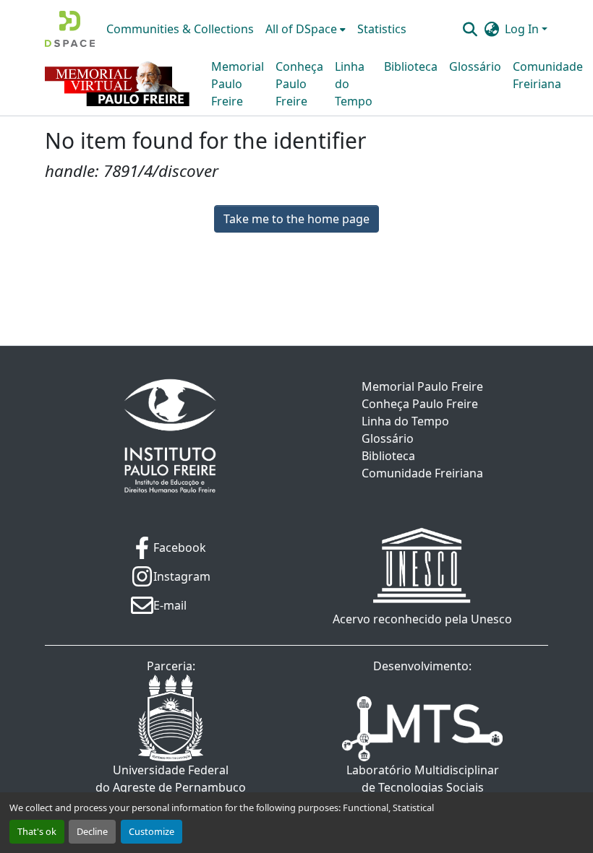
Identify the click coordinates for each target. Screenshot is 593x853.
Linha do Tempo (353, 84)
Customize (151, 831)
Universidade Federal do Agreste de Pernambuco (170, 778)
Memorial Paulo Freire (237, 84)
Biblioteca (411, 66)
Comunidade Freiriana (548, 75)
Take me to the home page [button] (296, 219)
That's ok (36, 831)
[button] (70, 29)
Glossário (475, 66)
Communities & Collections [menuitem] (180, 29)
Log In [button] (523, 29)
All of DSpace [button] (301, 29)
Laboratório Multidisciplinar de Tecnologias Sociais (422, 778)
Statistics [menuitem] (381, 29)
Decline (92, 831)
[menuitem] (305, 29)
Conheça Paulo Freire (299, 84)
